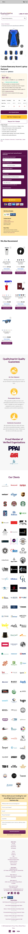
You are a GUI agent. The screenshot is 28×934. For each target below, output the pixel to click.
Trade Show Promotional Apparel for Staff (13, 919)
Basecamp (12, 139)
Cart (26, 1)
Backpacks (7, 139)
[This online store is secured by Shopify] (7, 214)
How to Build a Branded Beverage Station (13, 905)
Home (13, 851)
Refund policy (13, 864)
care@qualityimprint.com (9, 221)
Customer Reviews (13, 861)
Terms (13, 928)
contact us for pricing (9, 91)
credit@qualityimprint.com (18, 889)
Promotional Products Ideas (13, 859)
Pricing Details (7, 268)
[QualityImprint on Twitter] (9, 893)
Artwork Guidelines (13, 858)
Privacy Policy (15, 925)
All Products (13, 848)
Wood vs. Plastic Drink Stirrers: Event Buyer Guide (14, 908)
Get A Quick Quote (7, 272)
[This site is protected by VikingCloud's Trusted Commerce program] (13, 214)
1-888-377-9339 (23, 14)
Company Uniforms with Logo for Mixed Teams (13, 915)
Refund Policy (22, 925)
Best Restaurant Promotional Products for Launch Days (14, 902)
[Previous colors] (2, 55)
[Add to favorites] (10, 247)
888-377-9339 (15, 886)
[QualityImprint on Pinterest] (15, 893)
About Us (13, 853)
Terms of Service (13, 862)
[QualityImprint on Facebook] (12, 893)
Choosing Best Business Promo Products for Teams (13, 912)
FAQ (13, 856)
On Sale (13, 843)
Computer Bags (18, 139)
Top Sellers (13, 845)
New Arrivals (13, 846)
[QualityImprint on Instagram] (18, 893)
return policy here (11, 232)
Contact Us (13, 854)
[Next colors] (25, 55)
